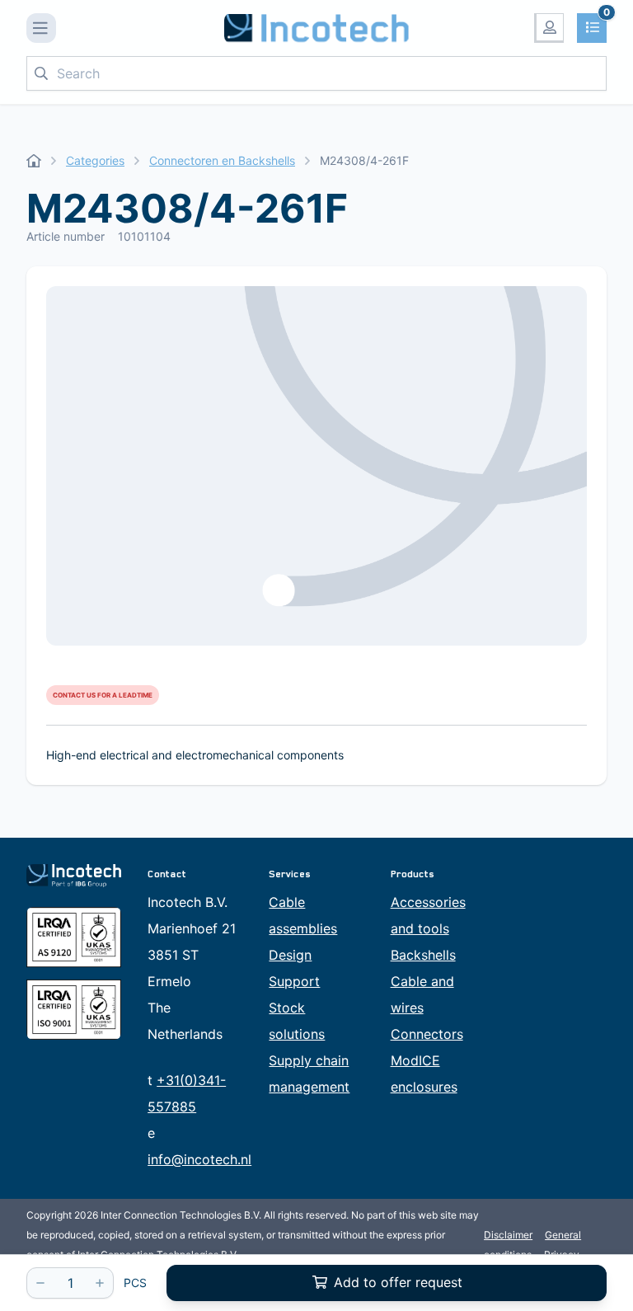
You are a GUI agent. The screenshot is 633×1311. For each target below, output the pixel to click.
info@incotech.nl (199, 1159)
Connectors (427, 1034)
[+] (100, 1283)
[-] (40, 1283)
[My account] (549, 28)
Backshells (423, 955)
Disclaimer (508, 1235)
